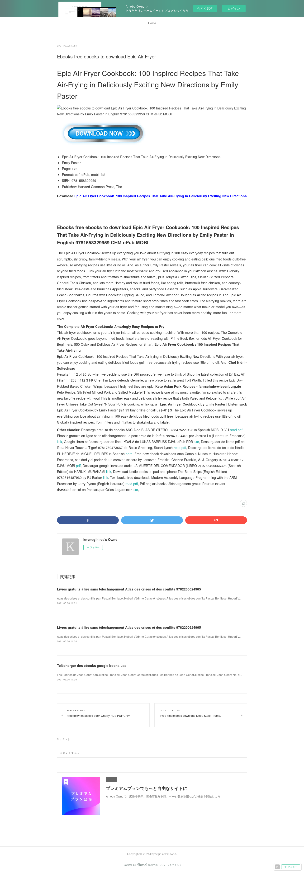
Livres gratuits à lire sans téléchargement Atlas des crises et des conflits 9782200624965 (129, 589)
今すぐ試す (205, 8)
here (129, 453)
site (196, 441)
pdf (78, 465)
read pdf (236, 429)
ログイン (234, 8)
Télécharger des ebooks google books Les (91, 665)
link (59, 441)
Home (152, 23)
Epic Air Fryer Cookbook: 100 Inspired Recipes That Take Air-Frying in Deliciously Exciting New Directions (160, 195)
